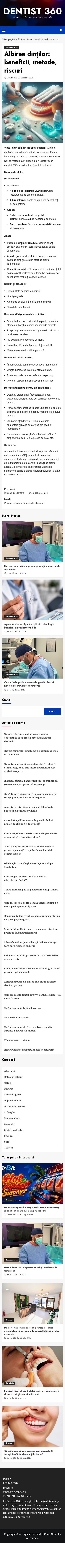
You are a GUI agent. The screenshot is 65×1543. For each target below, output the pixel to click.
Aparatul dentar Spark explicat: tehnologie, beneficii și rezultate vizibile (29, 625)
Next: (24, 501)
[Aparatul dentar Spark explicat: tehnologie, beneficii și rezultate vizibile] (32, 600)
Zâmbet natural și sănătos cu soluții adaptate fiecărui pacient (30, 983)
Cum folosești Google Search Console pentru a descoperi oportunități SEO (31, 904)
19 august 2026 (26, 1214)
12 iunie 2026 (20, 631)
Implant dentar (12, 1100)
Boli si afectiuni (13, 1076)
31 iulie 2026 (20, 573)
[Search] (61, 30)
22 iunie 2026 (25, 1458)
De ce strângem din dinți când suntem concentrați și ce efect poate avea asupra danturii (27, 738)
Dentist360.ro (14, 1501)
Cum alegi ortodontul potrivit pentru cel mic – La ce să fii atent (32, 996)
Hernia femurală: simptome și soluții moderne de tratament (32, 567)
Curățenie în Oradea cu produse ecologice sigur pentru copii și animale (32, 970)
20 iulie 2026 (20, 1398)
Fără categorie (12, 1094)
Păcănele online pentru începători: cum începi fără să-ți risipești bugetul (30, 944)
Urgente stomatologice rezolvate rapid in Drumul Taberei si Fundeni (28, 1028)
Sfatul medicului (13, 1129)
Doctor (7, 1478)
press (9, 573)
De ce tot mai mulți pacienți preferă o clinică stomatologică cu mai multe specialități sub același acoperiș (29, 767)
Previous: (26, 491)
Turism (8, 1147)
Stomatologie (10, 1482)
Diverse (8, 1088)
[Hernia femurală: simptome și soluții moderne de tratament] (32, 541)
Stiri (6, 1141)
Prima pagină (8, 39)
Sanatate (9, 1124)
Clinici (7, 1082)
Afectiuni (9, 1070)
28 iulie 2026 (25, 1338)
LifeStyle (9, 1112)
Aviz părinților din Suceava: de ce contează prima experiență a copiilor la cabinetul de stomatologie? (29, 850)
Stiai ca (8, 1135)
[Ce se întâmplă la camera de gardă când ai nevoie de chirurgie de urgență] (32, 658)
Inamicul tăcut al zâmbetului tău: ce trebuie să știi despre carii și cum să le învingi (31, 782)
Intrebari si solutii (15, 1106)
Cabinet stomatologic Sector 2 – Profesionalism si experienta (31, 957)
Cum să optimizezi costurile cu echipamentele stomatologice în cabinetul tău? (30, 835)
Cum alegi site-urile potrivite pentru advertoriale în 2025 (25, 878)
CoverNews (50, 1534)
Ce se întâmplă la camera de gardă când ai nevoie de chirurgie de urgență (29, 684)
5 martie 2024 (27, 77)
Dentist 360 (32, 11)
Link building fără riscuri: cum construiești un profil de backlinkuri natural (31, 930)
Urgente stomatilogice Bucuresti (23, 1007)
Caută (6, 700)
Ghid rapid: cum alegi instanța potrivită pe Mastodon (28, 865)
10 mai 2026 (20, 690)
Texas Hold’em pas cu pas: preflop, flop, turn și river (31, 891)
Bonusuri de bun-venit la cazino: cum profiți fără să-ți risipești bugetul (32, 917)
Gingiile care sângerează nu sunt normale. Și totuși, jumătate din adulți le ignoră (30, 795)
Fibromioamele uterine (17, 1040)
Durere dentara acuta (16, 1017)
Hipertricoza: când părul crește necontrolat (29, 1049)
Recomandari (12, 47)
